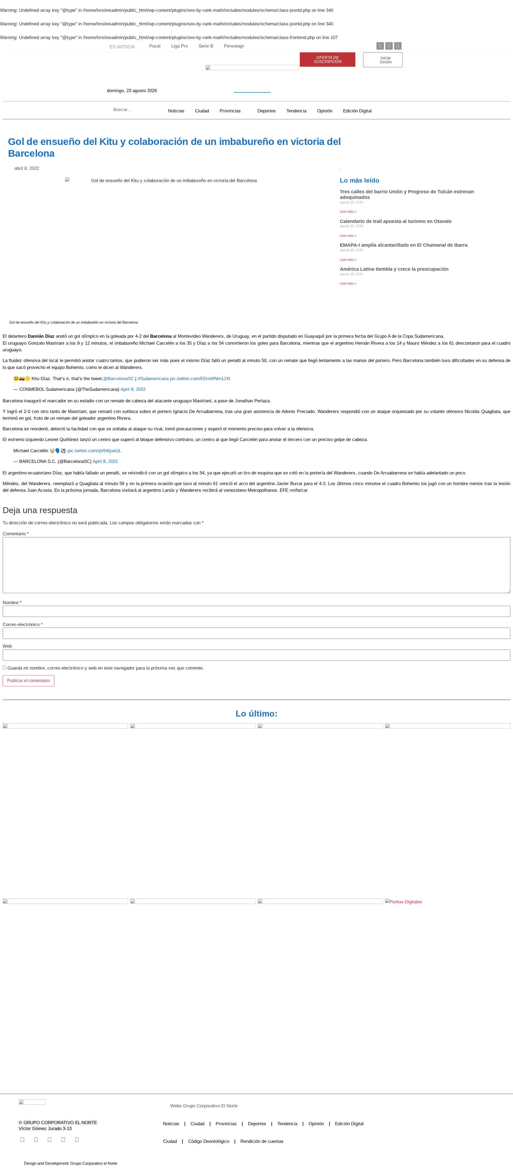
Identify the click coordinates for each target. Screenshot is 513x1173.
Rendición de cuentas (261, 1141)
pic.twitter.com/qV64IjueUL (94, 450)
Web (7, 646)
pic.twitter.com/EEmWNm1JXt (200, 378)
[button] (241, 1106)
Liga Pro (179, 46)
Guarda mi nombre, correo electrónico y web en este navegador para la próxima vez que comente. (105, 668)
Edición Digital (357, 110)
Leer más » (348, 212)
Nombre (12, 602)
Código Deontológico (208, 1141)
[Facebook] (380, 46)
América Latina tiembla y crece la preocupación (394, 269)
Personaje (234, 46)
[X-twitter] (36, 1139)
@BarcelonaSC (118, 378)
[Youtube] (398, 46)
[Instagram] (49, 1139)
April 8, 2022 (133, 389)
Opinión (324, 110)
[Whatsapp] (77, 1139)
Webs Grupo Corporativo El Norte (204, 1105)
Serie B (206, 46)
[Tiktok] (63, 1139)
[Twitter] (389, 46)
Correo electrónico (23, 624)
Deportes (267, 110)
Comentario (16, 534)
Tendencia (296, 110)
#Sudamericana (153, 378)
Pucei (155, 46)
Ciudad (202, 110)
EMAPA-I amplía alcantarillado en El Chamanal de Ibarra (404, 245)
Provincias (230, 110)
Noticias (176, 110)
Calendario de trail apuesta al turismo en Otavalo (396, 221)
